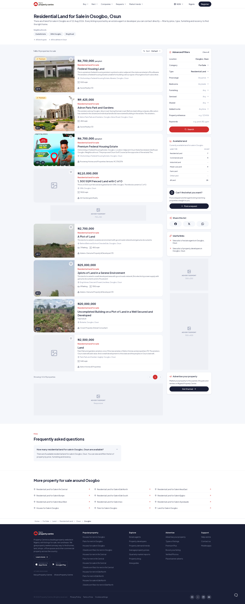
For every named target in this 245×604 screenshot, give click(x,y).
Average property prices (139, 550)
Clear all (206, 52)
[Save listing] (71, 59)
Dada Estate (41, 34)
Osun (78, 521)
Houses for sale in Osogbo (94, 545)
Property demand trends (139, 545)
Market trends (135, 4)
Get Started (187, 389)
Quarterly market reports (139, 554)
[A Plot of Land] (98, 241)
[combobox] (195, 59)
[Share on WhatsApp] (203, 224)
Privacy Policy (75, 597)
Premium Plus (171, 545)
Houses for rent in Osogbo (94, 537)
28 (207, 180)
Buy (84, 4)
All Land (173, 180)
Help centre (206, 537)
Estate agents (135, 537)
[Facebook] (192, 597)
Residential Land (176, 153)
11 (207, 158)
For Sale (46, 521)
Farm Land (173, 171)
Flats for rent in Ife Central (93, 558)
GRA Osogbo (55, 34)
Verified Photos (172, 554)
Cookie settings (101, 597)
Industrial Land (175, 162)
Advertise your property (176, 537)
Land (54, 521)
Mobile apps (206, 545)
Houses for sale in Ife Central (94, 563)
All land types (41, 40)
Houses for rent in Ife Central (94, 554)
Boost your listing (173, 550)
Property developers (137, 541)
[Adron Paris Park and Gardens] (98, 113)
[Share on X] (189, 224)
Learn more (40, 557)
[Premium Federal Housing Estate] (98, 150)
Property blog (135, 558)
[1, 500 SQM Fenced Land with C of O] (98, 185)
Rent (94, 4)
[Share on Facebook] (175, 224)
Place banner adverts (174, 558)
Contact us (206, 541)
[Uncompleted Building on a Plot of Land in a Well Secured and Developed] (98, 315)
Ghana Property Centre (63, 575)
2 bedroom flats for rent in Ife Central (98, 567)
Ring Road (70, 34)
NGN (179, 4)
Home (37, 521)
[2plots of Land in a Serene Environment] (98, 278)
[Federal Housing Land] (98, 74)
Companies (106, 4)
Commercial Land (176, 158)
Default (152, 51)
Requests (120, 4)
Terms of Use (88, 597)
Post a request (190, 206)
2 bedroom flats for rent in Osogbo (97, 550)
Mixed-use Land (176, 167)
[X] (197, 597)
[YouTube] (209, 597)
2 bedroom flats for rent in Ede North (98, 585)
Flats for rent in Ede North (93, 576)
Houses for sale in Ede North (94, 580)
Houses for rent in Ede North (94, 572)
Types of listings (172, 541)
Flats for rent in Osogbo (93, 541)
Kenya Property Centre (43, 575)
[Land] (98, 353)
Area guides (134, 563)
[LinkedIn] (203, 597)
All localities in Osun (59, 40)
